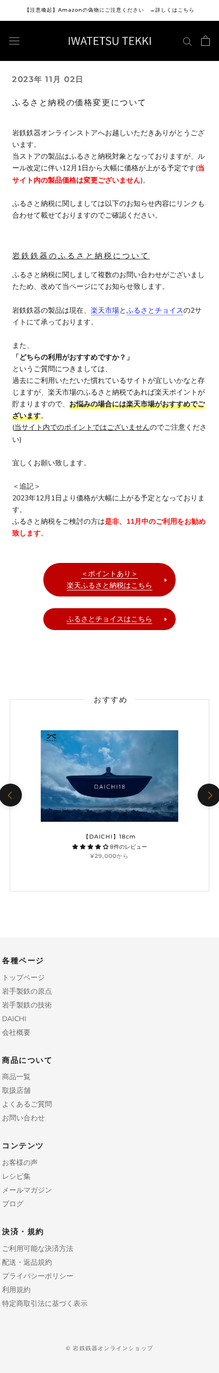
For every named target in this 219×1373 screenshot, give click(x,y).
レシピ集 (16, 1176)
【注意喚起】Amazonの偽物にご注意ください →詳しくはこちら (109, 10)
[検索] (187, 41)
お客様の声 (20, 1163)
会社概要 (16, 1032)
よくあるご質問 (27, 1104)
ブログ (12, 1204)
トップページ (23, 977)
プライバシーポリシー (37, 1276)
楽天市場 (105, 310)
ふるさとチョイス (154, 310)
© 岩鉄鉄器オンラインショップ (109, 1348)
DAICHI (14, 1019)
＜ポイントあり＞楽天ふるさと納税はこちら (109, 579)
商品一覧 (16, 1077)
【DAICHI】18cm (109, 836)
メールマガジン (27, 1190)
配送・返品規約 (27, 1262)
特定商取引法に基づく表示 (45, 1303)
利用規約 (16, 1290)
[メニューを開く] (14, 41)
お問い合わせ (23, 1118)
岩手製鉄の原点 (27, 991)
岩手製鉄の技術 (27, 1005)
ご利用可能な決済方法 (37, 1248)
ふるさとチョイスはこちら (109, 619)
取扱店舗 (16, 1090)
